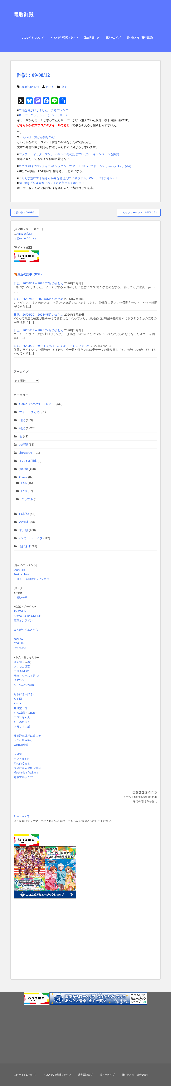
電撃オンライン (23, 620)
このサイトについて (32, 37)
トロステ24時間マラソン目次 (31, 579)
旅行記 (23, 444)
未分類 (23, 530)
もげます (25, 546)
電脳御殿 (24, 14)
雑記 (64, 86)
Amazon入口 (24, 233)
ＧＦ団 (18, 698)
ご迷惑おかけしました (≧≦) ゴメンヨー (45, 110)
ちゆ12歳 (19, 712)
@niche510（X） (26, 238)
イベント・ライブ (31, 538)
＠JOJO (19, 680)
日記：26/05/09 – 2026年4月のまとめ (38, 330)
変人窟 (18, 662)
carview (18, 638)
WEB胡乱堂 (21, 744)
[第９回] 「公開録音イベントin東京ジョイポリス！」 (53, 183)
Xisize (17, 703)
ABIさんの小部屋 (24, 685)
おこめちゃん (22, 721)
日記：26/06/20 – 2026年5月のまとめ (38, 314)
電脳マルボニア (23, 777)
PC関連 (24, 513)
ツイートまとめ (29, 412)
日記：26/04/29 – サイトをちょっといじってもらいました (52, 346)
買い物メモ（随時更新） (140, 37)
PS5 (24, 483)
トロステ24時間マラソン (64, 37)
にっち (50, 86)
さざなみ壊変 (22, 666)
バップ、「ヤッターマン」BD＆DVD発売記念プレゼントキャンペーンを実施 (69, 154)
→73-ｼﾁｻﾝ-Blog (23, 740)
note (32, 712)
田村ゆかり (20, 597)
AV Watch (20, 611)
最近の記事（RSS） (30, 274)
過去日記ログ (91, 37)
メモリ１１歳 (22, 726)
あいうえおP (21, 758)
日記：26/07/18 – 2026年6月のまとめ (38, 299)
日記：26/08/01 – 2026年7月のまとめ (38, 283)
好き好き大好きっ (24, 694)
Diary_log (19, 569)
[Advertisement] (40, 945)
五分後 (18, 754)
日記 (22, 420)
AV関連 (24, 522)
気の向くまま (22, 763)
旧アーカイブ (113, 37)
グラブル (27, 499)
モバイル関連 (28, 460)
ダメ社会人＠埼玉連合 (27, 768)
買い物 (23, 469)
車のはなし (26, 452)
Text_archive (21, 574)
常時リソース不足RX (26, 675)
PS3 (24, 491)
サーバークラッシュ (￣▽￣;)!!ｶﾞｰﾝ (43, 115)
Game (23, 477)
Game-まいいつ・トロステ (37, 404)
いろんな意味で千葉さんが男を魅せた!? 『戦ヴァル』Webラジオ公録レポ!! (68, 178)
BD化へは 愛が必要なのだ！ (38, 137)
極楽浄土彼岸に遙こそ (27, 735)
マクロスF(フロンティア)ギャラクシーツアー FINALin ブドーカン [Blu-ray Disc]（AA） (76, 166)
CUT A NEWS (22, 671)
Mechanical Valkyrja (26, 772)
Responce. (20, 648)
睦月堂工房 (20, 708)
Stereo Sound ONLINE (27, 615)
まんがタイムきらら (26, 629)
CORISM (19, 643)
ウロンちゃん (22, 717)
